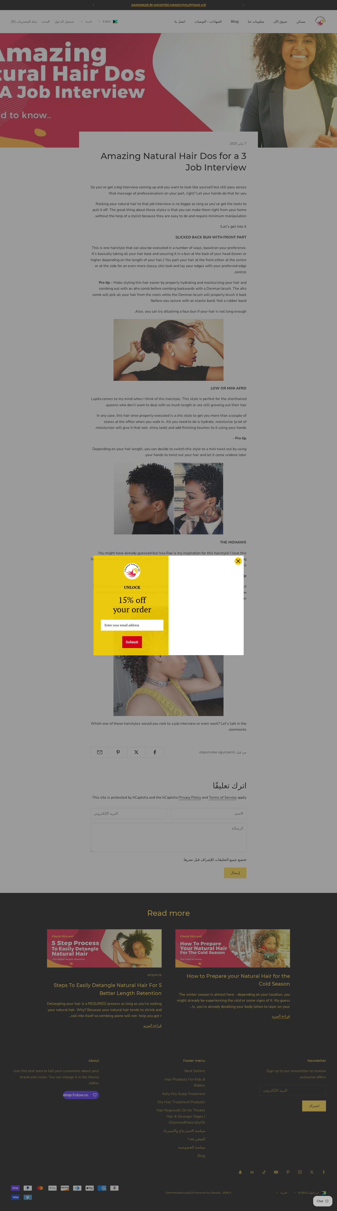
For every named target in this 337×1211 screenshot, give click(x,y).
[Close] (238, 561)
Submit (132, 641)
